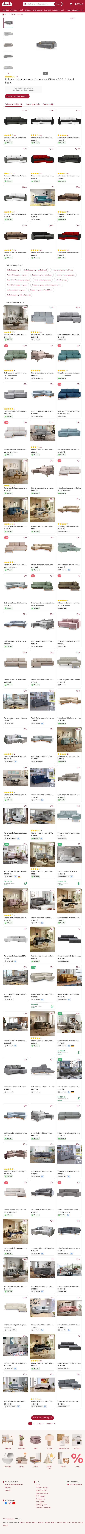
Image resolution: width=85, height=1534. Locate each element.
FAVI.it (53, 1522)
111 (79, 110)
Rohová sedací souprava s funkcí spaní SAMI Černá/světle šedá (54, 956)
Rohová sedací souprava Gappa (15, 833)
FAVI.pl (28, 1522)
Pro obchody (40, 1499)
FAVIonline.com (8, 1519)
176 (26, 225)
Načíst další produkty (41, 1418)
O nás (38, 1484)
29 (79, 967)
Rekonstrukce (37, 10)
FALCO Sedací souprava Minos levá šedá (45, 1286)
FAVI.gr (81, 1522)
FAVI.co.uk (67, 1522)
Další (39, 1423)
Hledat (58, 4)
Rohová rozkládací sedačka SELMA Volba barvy (48, 918)
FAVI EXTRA (40, 1502)
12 (26, 614)
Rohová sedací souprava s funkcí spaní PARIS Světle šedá (52, 871)
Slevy (77, 1466)
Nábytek (5, 10)
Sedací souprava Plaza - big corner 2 (71, 1286)
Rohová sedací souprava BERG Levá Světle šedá (21, 956)
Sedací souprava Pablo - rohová (42, 1087)
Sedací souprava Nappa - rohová (69, 833)
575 (52, 225)
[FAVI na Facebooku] (6, 1503)
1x (14, 409)
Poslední (50, 1423)
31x (14, 250)
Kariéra (7, 1490)
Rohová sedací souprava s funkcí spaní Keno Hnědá (49, 1041)
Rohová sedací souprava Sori (14, 1401)
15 (26, 149)
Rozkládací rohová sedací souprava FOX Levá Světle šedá (25, 1087)
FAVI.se (60, 1522)
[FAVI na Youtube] (13, 1503)
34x (17, 76)
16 (79, 614)
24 (26, 652)
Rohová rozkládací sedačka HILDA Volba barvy (47, 1325)
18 (52, 461)
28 (52, 307)
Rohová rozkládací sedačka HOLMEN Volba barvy (48, 795)
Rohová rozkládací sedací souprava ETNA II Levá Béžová (51, 680)
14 (52, 614)
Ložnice (35, 1466)
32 (79, 729)
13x (68, 250)
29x (68, 173)
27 (26, 346)
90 (52, 149)
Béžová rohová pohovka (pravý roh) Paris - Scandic (22, 1325)
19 (26, 1144)
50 (52, 422)
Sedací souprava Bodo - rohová (69, 680)
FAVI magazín (40, 1496)
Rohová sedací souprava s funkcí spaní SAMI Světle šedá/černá (54, 1363)
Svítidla (27, 10)
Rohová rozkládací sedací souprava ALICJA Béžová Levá (51, 1401)
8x (14, 212)
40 (79, 1144)
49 (26, 461)
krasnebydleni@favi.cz (15, 1484)
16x (14, 135)
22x (68, 212)
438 (79, 149)
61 (52, 806)
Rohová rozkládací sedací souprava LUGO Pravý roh (49, 994)
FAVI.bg (75, 1522)
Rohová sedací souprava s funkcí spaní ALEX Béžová (23, 334)
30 (52, 767)
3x (14, 173)
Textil (21, 10)
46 (52, 691)
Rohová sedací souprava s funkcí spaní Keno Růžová (23, 918)
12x (41, 173)
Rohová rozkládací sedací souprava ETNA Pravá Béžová (24, 680)
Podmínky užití (41, 1505)
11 (52, 346)
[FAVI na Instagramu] (10, 1503)
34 (79, 307)
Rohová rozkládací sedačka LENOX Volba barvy (21, 1041)
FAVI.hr (47, 1522)
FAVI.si (5, 1525)
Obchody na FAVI (42, 1487)
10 (79, 499)
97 (52, 110)
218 (79, 187)
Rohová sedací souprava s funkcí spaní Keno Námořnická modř (27, 526)
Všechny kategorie (73, 10)
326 (25, 110)
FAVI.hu (41, 1522)
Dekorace (14, 10)
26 (79, 652)
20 (26, 1298)
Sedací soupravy (17, 14)
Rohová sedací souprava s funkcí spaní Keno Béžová (23, 488)
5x (41, 135)
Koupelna (55, 10)
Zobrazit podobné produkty (17, 96)
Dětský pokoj (49, 1467)
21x (41, 250)
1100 (73, 18)
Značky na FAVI (41, 1490)
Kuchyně (47, 10)
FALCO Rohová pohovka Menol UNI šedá (45, 718)
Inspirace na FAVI (42, 1493)
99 (26, 307)
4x (14, 485)
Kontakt (7, 1487)
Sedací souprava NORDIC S (67, 871)
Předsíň (63, 1466)
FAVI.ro (34, 1522)
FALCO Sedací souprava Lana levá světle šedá (47, 1171)
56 (52, 1336)
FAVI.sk (22, 1522)
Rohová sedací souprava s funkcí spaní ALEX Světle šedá (25, 1286)
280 (25, 187)
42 (79, 1013)
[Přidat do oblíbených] (52, 187)
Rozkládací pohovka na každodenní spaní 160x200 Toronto (52, 334)
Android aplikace (76, 1484)
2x (67, 135)
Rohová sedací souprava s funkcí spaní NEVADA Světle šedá (53, 450)
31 (26, 499)
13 (52, 499)
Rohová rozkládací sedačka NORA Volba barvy (20, 1363)
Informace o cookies (43, 1507)
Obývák (63, 10)
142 (79, 225)
